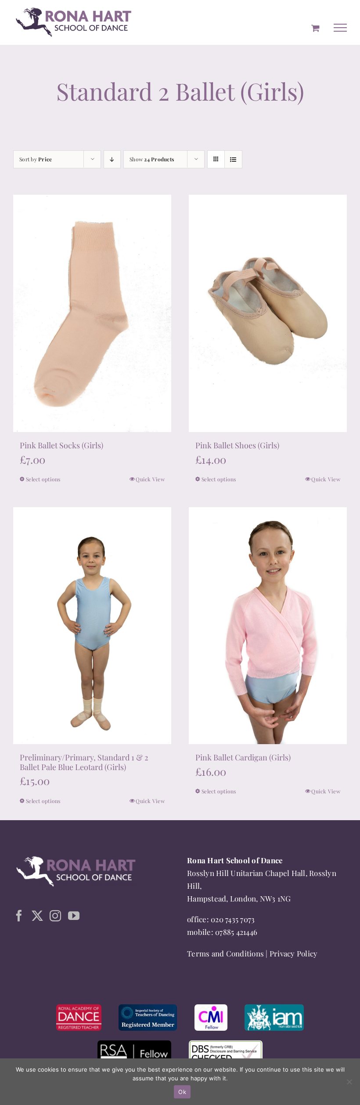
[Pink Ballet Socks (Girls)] (92, 313)
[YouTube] (73, 915)
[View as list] (233, 159)
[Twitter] (37, 915)
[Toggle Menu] (340, 28)
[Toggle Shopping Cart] (315, 28)
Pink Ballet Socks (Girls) (61, 445)
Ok (182, 1091)
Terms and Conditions (225, 953)
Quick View (150, 479)
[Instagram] (55, 915)
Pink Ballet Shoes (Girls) (237, 445)
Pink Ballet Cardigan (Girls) (243, 757)
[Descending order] (112, 159)
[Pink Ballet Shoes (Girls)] (268, 313)
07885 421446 (236, 932)
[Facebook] (19, 915)
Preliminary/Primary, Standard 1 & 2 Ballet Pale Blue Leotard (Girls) (84, 762)
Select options (43, 479)
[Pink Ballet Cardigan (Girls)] (268, 625)
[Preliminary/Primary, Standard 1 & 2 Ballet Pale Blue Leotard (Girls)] (92, 625)
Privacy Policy (294, 953)
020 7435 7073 (233, 919)
